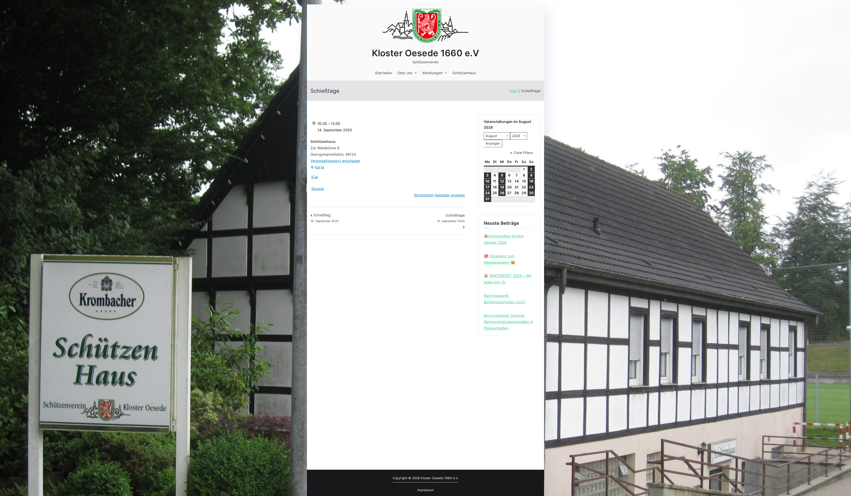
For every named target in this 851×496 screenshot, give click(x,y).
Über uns (404, 73)
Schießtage (451, 218)
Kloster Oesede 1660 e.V (425, 53)
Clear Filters (523, 153)
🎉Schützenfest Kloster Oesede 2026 (504, 239)
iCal (314, 177)
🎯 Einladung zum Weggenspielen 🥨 (499, 259)
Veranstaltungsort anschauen (335, 161)
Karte (317, 167)
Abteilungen (432, 73)
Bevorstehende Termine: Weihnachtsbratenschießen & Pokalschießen (508, 322)
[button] (414, 73)
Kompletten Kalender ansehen (439, 195)
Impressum (425, 490)
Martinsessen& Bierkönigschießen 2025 (504, 298)
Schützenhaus (464, 73)
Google (317, 188)
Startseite (383, 73)
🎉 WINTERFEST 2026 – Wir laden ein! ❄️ (508, 278)
